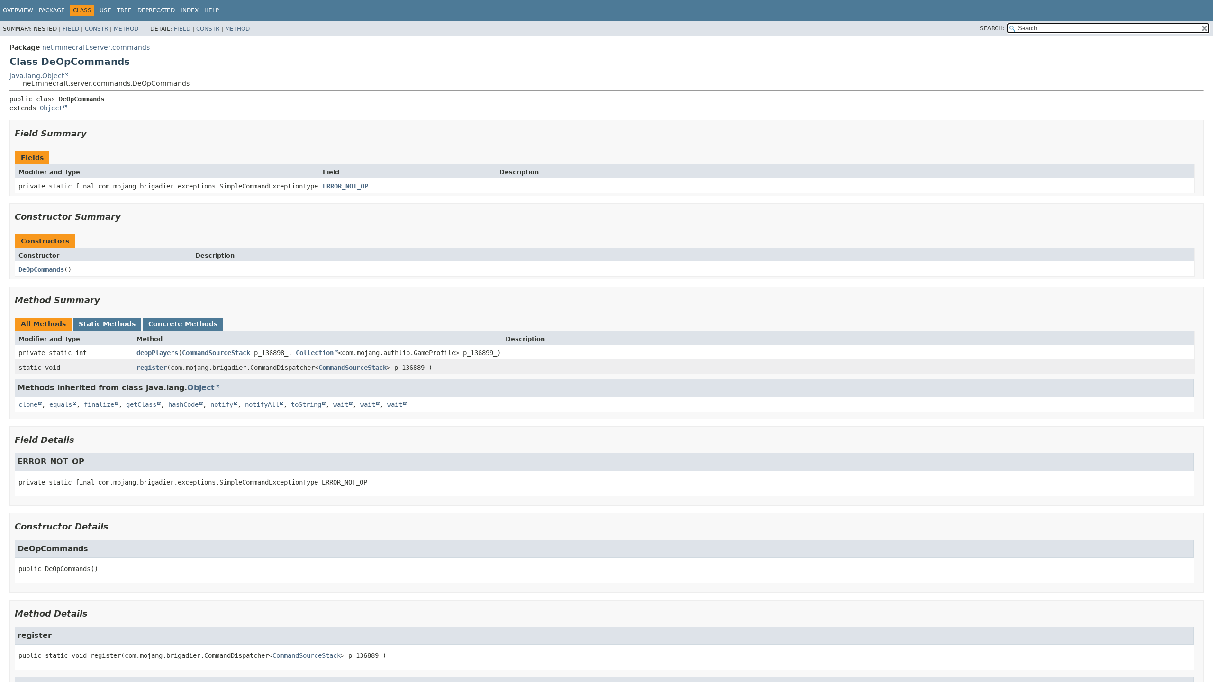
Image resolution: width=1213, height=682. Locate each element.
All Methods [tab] (43, 324)
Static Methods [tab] (107, 324)
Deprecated (156, 10)
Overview (18, 10)
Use (105, 10)
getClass (141, 404)
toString (306, 404)
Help (211, 10)
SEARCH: (992, 28)
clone (27, 404)
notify (221, 404)
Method (126, 29)
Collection (315, 353)
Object (51, 108)
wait (340, 404)
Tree (124, 10)
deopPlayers (157, 353)
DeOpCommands (41, 269)
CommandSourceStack (216, 353)
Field (71, 29)
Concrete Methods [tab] (182, 324)
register (151, 367)
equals (60, 404)
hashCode (183, 404)
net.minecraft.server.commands (96, 47)
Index (190, 10)
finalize (99, 404)
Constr (96, 29)
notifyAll (262, 404)
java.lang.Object (36, 76)
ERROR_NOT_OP (345, 186)
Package (52, 10)
